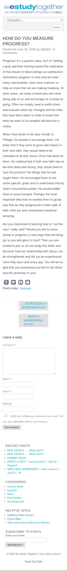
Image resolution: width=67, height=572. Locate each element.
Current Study (15, 486)
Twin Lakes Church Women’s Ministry (28, 522)
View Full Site (33, 561)
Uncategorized (15, 501)
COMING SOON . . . (18, 457)
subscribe (18, 421)
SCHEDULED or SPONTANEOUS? (33, 305)
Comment (9, 345)
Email (7, 391)
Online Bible (14, 518)
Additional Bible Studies (20, 515)
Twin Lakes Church (50, 553)
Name (7, 378)
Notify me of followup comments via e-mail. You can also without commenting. (33, 419)
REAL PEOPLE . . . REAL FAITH (25, 450)
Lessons (25, 288)
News (10, 494)
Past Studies (14, 497)
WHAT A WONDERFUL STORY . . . (33, 320)
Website (7, 403)
